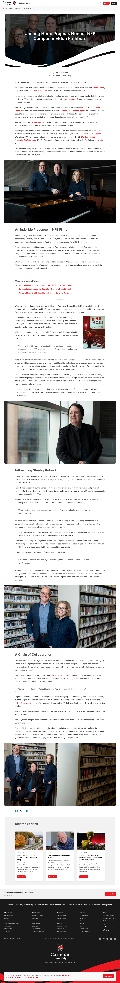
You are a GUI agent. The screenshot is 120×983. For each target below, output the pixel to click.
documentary (71, 99)
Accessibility (59, 962)
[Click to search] (100, 3)
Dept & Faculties (61, 918)
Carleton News (24, 3)
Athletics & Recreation (109, 918)
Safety (82, 926)
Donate (114, 3)
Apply (105, 3)
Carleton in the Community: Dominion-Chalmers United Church (45, 289)
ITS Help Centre (61, 931)
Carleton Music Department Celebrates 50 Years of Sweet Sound (46, 285)
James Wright (78, 111)
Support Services (37, 923)
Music (64, 111)
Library (34, 921)
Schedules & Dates (37, 915)
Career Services (61, 915)
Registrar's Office (62, 926)
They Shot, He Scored (91, 134)
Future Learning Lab (38, 931)
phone (14, 938)
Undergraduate (8, 915)
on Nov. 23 (98, 140)
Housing (59, 923)
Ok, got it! (108, 976)
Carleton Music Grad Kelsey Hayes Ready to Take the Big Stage (45, 293)
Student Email (61, 921)
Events (82, 921)
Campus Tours (8, 928)
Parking (82, 923)
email (19, 938)
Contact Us (110, 894)
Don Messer (87, 91)
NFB (81, 108)
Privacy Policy (48, 962)
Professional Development (11, 923)
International (7, 921)
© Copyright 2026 (70, 962)
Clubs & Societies (85, 931)
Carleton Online (36, 928)
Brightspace (35, 918)
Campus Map (84, 915)
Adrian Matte (37, 122)
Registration (60, 928)
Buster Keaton (98, 88)
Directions (83, 918)
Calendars (35, 926)
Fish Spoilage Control (60, 675)
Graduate (6, 918)
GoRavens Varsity (108, 921)
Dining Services (84, 928)
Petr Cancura (22, 703)
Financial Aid (7, 926)
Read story (22, 877)
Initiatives (7, 931)
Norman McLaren (40, 91)
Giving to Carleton (108, 915)
